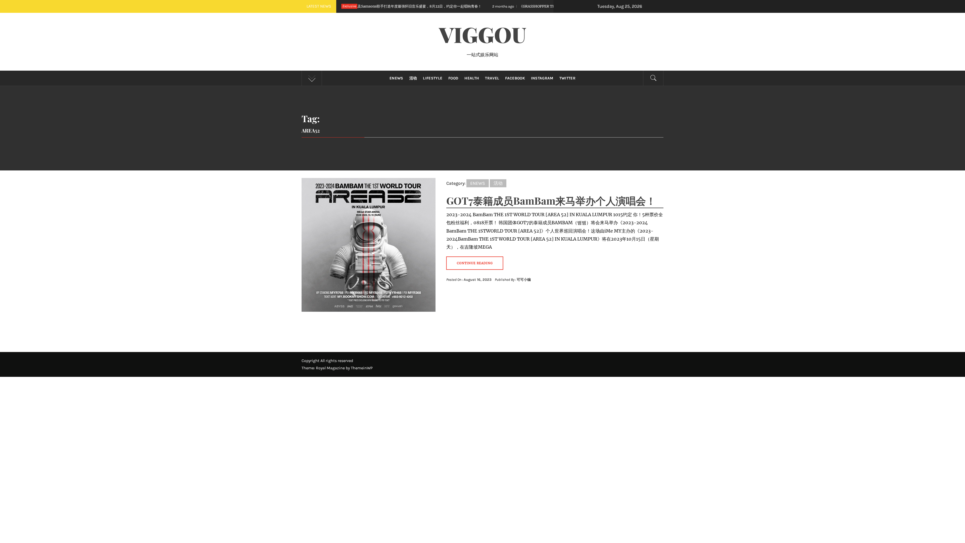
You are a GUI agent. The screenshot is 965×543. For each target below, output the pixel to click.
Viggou (482, 34)
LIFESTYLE (432, 78)
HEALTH (471, 78)
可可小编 (524, 280)
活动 (413, 78)
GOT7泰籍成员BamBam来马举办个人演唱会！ (551, 200)
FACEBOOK (515, 78)
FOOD (453, 78)
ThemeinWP (362, 368)
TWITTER (567, 78)
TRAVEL (492, 78)
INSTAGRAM (542, 78)
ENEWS (396, 78)
